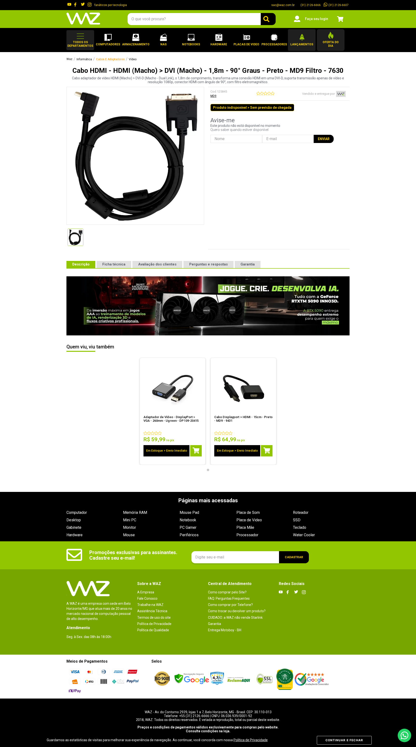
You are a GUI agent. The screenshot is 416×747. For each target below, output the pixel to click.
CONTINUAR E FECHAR (344, 740)
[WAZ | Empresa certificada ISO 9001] (162, 679)
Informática (84, 59)
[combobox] (201, 19)
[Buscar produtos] (268, 19)
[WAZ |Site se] (191, 679)
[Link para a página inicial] (69, 59)
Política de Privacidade (251, 740)
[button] (80, 40)
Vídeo (132, 59)
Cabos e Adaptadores (110, 59)
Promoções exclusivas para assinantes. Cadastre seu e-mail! (133, 555)
